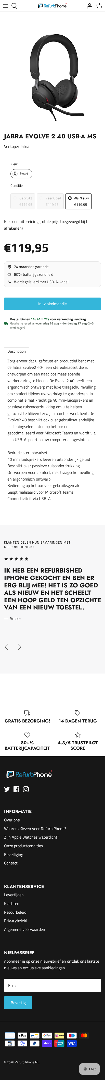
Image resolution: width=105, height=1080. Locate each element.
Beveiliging (13, 854)
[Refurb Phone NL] (53, 6)
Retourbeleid (15, 912)
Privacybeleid (15, 921)
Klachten (11, 903)
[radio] (21, 173)
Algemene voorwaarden (24, 929)
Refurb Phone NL (27, 1062)
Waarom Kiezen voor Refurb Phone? (35, 829)
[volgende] (19, 647)
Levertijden (14, 895)
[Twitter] (7, 789)
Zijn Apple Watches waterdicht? (31, 837)
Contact (11, 863)
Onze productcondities (23, 846)
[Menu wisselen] (5, 6)
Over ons (12, 820)
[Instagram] (26, 789)
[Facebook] (16, 789)
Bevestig (18, 1003)
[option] (52, 77)
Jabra (24, 146)
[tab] (16, 351)
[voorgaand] (6, 647)
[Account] (88, 6)
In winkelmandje (52, 304)
